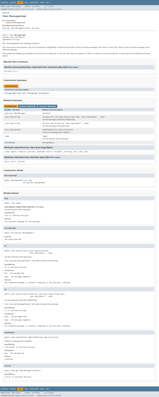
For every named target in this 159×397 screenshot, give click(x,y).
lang (44, 136)
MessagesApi (32, 93)
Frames (27, 6)
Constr (24, 9)
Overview (4, 2)
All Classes (49, 6)
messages (21, 161)
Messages (36, 28)
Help (47, 2)
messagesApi (47, 142)
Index (42, 2)
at (43, 117)
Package (13, 2)
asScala (45, 113)
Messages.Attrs (11, 71)
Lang (19, 93)
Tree (26, 2)
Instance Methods (27, 106)
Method (31, 9)
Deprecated (34, 2)
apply (7, 161)
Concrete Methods (47, 106)
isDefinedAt (47, 130)
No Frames (36, 6)
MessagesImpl (10, 93)
